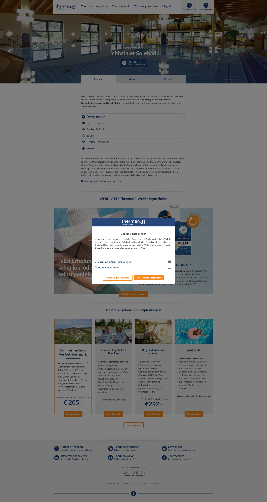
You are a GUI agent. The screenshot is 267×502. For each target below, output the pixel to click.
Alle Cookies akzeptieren (149, 277)
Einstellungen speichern (117, 277)
